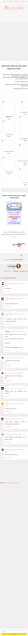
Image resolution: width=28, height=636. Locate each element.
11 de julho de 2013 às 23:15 (16, 357)
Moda (22, 1)
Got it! (14, 634)
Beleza (16, 1)
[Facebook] (15, 271)
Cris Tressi (7, 388)
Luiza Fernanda (9, 283)
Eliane (6, 357)
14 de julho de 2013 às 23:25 (16, 419)
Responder (8, 291)
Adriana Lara (8, 403)
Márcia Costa (8, 449)
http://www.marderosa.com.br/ (14, 232)
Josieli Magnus (9, 314)
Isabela (7, 419)
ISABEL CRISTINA (9, 298)
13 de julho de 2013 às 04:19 (18, 388)
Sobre (11, 1)
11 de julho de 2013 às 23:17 (16, 373)
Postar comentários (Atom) (12, 482)
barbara (7, 434)
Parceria (15, 259)
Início (5, 1)
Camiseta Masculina (9, 116)
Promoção (20, 259)
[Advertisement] (14, 45)
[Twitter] (22, 271)
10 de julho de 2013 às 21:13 (17, 331)
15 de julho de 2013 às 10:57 (17, 434)
